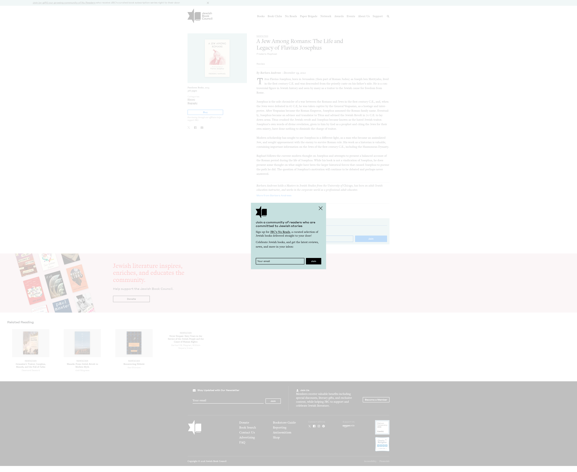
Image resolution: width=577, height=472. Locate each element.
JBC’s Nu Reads (280, 232)
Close (320, 208)
